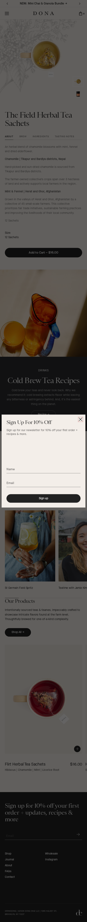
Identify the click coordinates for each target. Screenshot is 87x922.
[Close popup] (80, 419)
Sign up (43, 498)
